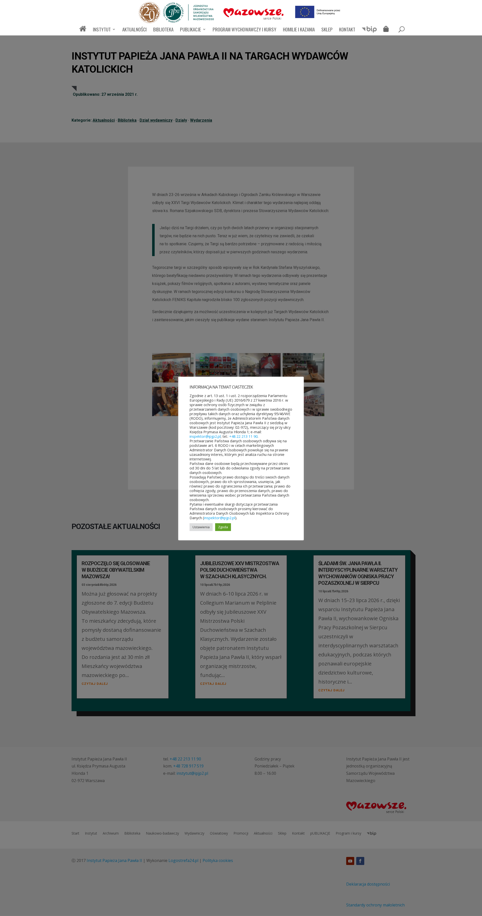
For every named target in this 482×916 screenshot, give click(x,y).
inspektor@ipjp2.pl (205, 436)
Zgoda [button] (223, 527)
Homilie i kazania (299, 30)
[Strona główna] (82, 31)
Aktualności (134, 30)
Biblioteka (163, 30)
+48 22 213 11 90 (243, 436)
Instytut (102, 30)
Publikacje (190, 30)
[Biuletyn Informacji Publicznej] (369, 31)
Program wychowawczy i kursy (244, 30)
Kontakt (347, 30)
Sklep (327, 30)
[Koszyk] (387, 30)
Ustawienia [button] (201, 527)
